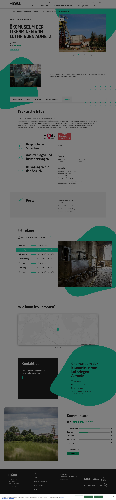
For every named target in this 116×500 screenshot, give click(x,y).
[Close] (113, 496)
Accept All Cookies (98, 496)
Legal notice (11, 498)
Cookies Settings (79, 496)
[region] (58, 497)
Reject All (88, 496)
